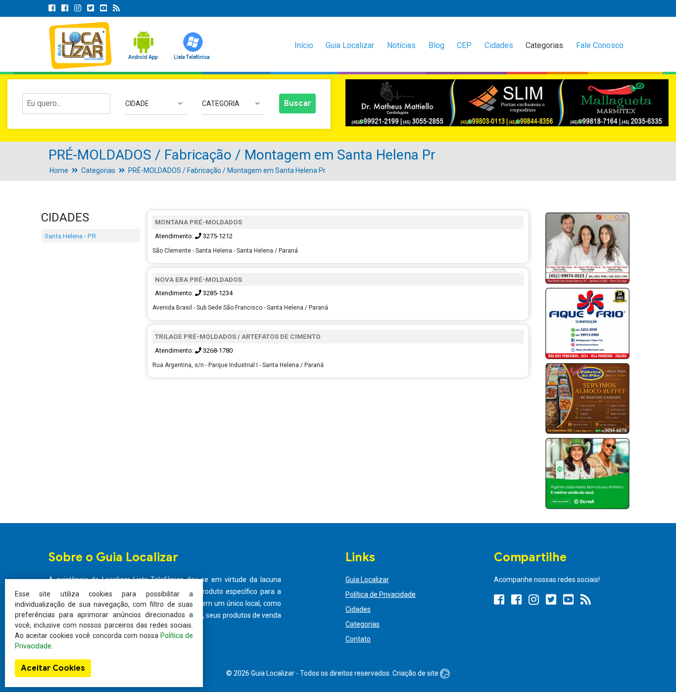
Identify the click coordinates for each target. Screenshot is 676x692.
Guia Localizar (350, 45)
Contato (358, 639)
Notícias (401, 45)
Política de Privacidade (380, 594)
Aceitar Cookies (53, 668)
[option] (507, 103)
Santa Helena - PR (70, 236)
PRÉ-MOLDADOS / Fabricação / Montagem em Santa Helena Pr (227, 170)
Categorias (544, 45)
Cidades (498, 45)
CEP (464, 45)
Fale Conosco (600, 45)
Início (303, 45)
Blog (436, 45)
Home (58, 170)
